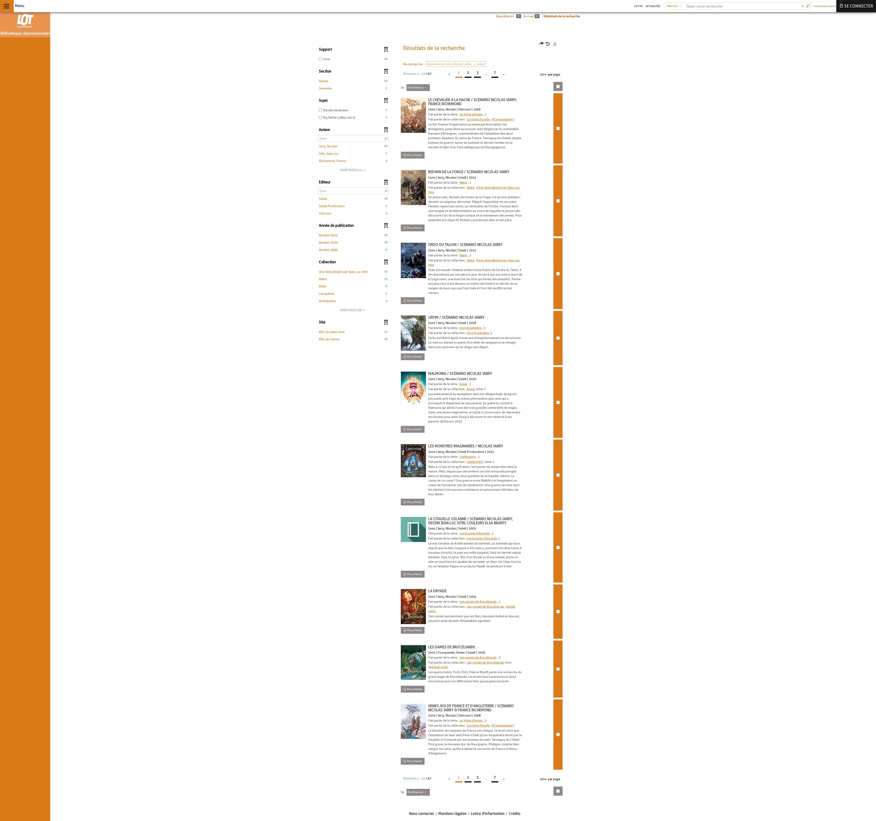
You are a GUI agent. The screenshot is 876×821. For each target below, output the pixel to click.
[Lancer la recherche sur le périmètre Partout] (808, 6)
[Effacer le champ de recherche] (803, 6)
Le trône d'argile (471, 114)
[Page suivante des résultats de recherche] (504, 74)
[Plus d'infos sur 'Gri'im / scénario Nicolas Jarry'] (413, 333)
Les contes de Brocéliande (478, 601)
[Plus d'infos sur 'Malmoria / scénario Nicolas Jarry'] (413, 388)
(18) (351, 310)
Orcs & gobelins (470, 328)
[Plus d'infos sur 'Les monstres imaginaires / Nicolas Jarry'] (413, 460)
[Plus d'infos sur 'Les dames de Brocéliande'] (413, 662)
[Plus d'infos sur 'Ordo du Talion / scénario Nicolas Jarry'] (413, 260)
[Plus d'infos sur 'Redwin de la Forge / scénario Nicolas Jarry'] (413, 187)
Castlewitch (467, 457)
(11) (351, 170)
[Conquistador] (503, 119)
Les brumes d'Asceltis (474, 533)
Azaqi (463, 384)
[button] (353, 81)
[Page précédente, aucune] (449, 74)
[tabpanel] (438, 421)
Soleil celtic (440, 667)
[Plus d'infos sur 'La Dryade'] (413, 606)
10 (542, 74)
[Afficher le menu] (6, 6)
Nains (463, 182)
